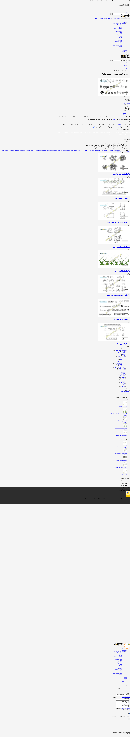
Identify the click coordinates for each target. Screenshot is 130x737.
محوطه (120, 38)
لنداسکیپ (118, 151)
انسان (120, 25)
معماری (120, 29)
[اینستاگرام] (126, 10)
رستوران (120, 40)
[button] (129, 3)
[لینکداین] (126, 726)
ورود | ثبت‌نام (126, 12)
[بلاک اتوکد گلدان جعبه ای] (114, 316)
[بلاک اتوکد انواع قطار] (114, 340)
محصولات (125, 22)
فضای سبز (122, 151)
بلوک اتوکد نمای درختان (70, 150)
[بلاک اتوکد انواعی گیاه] (114, 195)
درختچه (18, 150)
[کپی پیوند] (112, 732)
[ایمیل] (126, 729)
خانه (126, 20)
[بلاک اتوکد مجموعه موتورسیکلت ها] (114, 292)
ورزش (120, 27)
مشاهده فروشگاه (125, 391)
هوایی (120, 365)
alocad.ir (124, 126)
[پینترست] (126, 723)
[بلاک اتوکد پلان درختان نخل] (114, 171)
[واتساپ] (126, 728)
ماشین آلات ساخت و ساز (116, 361)
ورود (126, 47)
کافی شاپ (122, 374)
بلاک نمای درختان (89, 150)
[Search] (111, 14)
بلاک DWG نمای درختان (120, 150)
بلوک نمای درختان (48, 150)
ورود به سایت (126, 698)
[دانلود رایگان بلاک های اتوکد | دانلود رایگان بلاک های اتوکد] (125, 57)
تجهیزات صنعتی (118, 41)
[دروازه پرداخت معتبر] (128, 496)
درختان (81, 116)
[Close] (129, 736)
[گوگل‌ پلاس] (126, 722)
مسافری (120, 364)
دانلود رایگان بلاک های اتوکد (37, 150)
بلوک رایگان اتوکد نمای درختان (58, 150)
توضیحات (125, 113)
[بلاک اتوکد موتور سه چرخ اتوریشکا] (114, 219)
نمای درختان (122, 116)
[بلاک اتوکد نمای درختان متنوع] (114, 95)
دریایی (120, 360)
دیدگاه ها (125, 114)
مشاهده (128, 2)
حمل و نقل (119, 33)
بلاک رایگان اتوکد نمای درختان (99, 150)
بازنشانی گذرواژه (126, 697)
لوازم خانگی (119, 24)
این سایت (120, 124)
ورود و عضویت (124, 51)
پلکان (121, 32)
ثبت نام (126, 48)
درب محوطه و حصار (117, 45)
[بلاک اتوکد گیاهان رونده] (114, 268)
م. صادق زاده (127, 103)
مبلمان (120, 43)
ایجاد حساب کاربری (125, 709)
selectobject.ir (118, 126)
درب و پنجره (122, 368)
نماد (121, 36)
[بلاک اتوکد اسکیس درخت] (114, 243)
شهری (120, 37)
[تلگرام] (126, 9)
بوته (44, 150)
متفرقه (120, 46)
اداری (123, 351)
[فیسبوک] (126, 7)
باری (121, 359)
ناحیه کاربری (125, 50)
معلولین (123, 381)
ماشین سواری (119, 363)
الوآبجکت (92, 126)
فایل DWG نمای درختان (12, 150)
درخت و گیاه (119, 34)
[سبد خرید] (129, 713)
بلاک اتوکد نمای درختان (110, 150)
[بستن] (129, 684)
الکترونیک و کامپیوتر (117, 28)
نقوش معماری (118, 31)
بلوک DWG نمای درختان (80, 150)
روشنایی (120, 42)
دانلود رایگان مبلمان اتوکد (119, 23)
